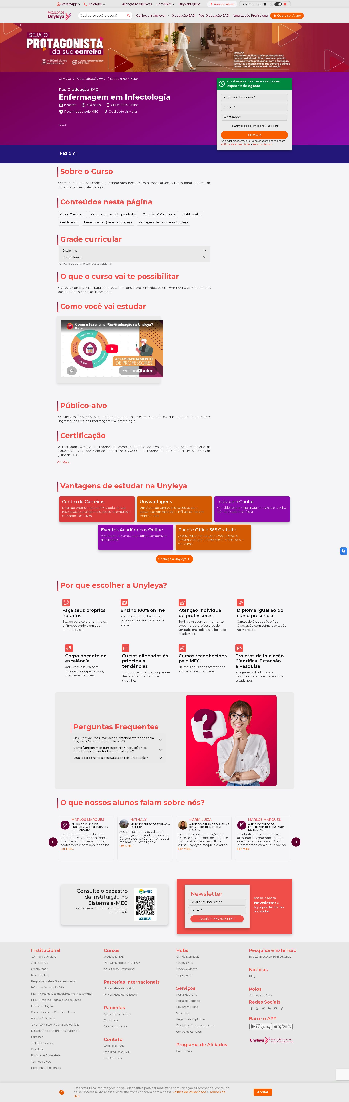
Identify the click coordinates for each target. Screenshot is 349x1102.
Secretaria (182, 1013)
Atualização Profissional (250, 15)
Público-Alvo (192, 214)
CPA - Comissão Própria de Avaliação (55, 1024)
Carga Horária (72, 257)
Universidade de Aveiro (119, 988)
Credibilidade (39, 969)
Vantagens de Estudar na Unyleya (163, 222)
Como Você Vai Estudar (159, 214)
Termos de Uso (263, 144)
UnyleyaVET (184, 975)
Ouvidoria (37, 1049)
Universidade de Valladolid (121, 994)
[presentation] (295, 842)
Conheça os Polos (261, 995)
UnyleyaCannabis (187, 956)
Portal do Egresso (188, 1000)
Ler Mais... (67, 849)
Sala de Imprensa (115, 1026)
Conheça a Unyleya (174, 559)
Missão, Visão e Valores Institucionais (55, 1030)
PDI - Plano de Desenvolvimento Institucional (61, 993)
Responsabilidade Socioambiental (53, 981)
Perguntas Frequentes (46, 1067)
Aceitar (262, 1092)
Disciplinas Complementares (195, 1025)
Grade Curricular (72, 214)
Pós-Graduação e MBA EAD (122, 962)
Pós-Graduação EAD (214, 15)
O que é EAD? (40, 962)
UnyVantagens (189, 4)
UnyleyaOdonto (186, 969)
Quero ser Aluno (287, 15)
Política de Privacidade (235, 144)
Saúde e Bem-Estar (124, 78)
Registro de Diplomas (190, 1019)
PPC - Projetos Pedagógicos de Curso (56, 1000)
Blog (252, 976)
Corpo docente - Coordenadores (53, 1012)
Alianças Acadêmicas (137, 4)
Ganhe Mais (184, 1051)
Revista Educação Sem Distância (270, 956)
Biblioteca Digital (42, 1006)
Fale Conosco (113, 1058)
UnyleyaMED (184, 962)
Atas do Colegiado (43, 1018)
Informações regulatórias (48, 987)
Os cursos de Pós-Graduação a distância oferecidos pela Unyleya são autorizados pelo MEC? (113, 739)
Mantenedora (40, 975)
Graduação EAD (183, 15)
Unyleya (65, 78)
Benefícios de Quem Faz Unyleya (108, 222)
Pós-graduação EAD (117, 1052)
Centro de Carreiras (189, 1031)
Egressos (37, 1037)
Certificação (68, 222)
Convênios (111, 1020)
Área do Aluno (222, 4)
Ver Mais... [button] (63, 462)
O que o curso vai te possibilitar (113, 214)
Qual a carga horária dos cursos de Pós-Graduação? (110, 757)
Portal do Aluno (186, 994)
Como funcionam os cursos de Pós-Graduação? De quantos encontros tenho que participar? (110, 749)
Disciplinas (70, 250)
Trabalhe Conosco (43, 1043)
